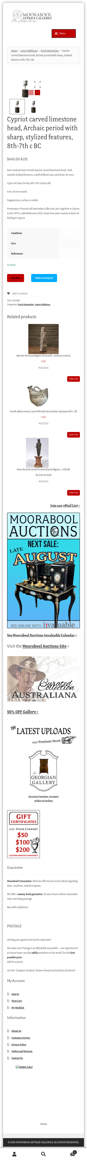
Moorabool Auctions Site (44, 646)
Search (43, 1154)
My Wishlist (18, 1007)
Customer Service (21, 1037)
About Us (16, 1031)
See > (42, 635)
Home (14, 50)
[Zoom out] (31, 92)
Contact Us (17, 1058)
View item (73, 379)
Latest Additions (29, 50)
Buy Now (15, 277)
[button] (37, 84)
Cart (66, 1151)
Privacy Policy (19, 1044)
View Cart (17, 1000)
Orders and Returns (22, 1051)
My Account (14, 1154)
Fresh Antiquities (50, 50)
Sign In (15, 994)
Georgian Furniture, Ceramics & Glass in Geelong (44, 798)
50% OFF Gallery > (22, 711)
